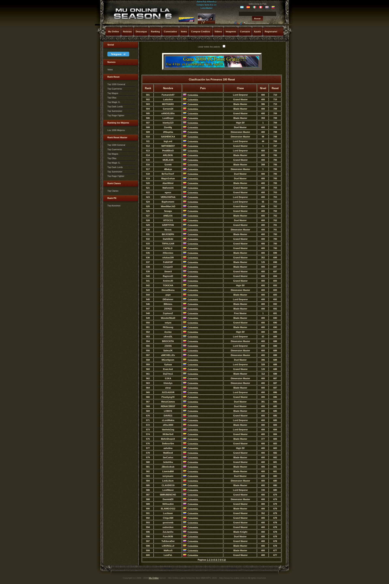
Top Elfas (111, 97)
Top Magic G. (114, 102)
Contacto (245, 31)
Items (184, 31)
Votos (110, 69)
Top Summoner (114, 111)
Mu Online (113, 31)
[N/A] (186, 21)
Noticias (127, 31)
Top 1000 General (116, 84)
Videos (218, 31)
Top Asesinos (114, 205)
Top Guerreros (114, 89)
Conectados (170, 31)
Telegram (116, 54)
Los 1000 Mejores (116, 130)
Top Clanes (113, 191)
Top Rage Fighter (115, 115)
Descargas (141, 31)
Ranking (155, 31)
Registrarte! (271, 31)
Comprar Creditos (200, 31)
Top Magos (112, 93)
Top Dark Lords (115, 106)
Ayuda (257, 31)
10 (224, 560)
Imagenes (231, 31)
